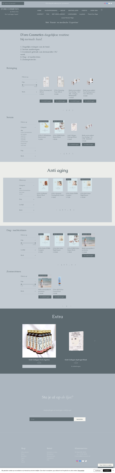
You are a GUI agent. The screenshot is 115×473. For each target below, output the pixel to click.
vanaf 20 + (23, 136)
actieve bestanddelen (26, 132)
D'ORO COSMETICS (10, 9)
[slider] (22, 85)
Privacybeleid (81, 470)
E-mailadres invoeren (34, 415)
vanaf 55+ (23, 139)
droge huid (23, 143)
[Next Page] (73, 110)
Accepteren (107, 470)
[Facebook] (107, 3)
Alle (22, 130)
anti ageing (23, 134)
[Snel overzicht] (46, 81)
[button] (101, 10)
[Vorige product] (20, 341)
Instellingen (98, 470)
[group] (57, 346)
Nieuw (22, 454)
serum (20, 194)
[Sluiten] (113, 470)
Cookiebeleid (50, 458)
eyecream (21, 192)
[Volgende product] (95, 341)
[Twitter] (111, 3)
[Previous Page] (63, 110)
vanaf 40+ (23, 138)
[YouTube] (109, 3)
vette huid (23, 145)
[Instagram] (105, 3)
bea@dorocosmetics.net (84, 456)
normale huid (24, 141)
